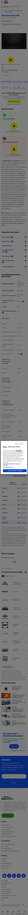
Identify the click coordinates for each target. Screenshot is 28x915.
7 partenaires (19, 450)
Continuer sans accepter (19, 443)
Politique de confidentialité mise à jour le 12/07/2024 (11, 464)
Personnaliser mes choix (8, 467)
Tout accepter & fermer (14, 470)
